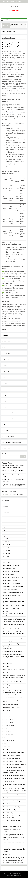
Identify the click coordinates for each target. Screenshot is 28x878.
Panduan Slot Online (8, 688)
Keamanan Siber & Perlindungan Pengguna (13, 651)
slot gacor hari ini (7, 341)
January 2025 (6, 548)
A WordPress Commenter (9, 494)
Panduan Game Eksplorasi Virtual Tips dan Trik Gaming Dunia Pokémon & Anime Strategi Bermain (14, 677)
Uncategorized (6, 854)
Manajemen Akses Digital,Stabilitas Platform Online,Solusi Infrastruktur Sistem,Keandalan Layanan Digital (13, 656)
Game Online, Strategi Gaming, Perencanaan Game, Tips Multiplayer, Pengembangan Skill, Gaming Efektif (13, 613)
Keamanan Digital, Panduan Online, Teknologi (13, 641)
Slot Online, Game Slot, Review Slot (11, 758)
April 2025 (5, 539)
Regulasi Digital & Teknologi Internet (11, 707)
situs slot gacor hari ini (8, 412)
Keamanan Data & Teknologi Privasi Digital (13, 638)
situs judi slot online (8, 722)
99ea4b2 (6, 51)
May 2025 (5, 536)
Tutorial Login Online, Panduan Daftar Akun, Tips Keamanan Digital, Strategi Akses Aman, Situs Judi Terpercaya (14, 849)
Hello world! (20, 494)
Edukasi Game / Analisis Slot (10, 589)
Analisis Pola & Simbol (8, 574)
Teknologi (5, 798)
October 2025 (6, 521)
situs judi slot (6, 716)
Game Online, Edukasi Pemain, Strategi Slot (13, 605)
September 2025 (7, 524)
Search (4, 454)
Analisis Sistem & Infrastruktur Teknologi (13, 577)
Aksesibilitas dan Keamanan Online (11, 565)
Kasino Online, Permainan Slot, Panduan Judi (13, 628)
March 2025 (6, 542)
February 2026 (6, 509)
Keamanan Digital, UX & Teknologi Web (12, 644)
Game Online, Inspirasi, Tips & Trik (11, 608)
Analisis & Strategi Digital (9, 568)
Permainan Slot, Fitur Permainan (10, 704)
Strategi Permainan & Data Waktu (11, 795)
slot (4, 347)
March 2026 (6, 506)
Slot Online (5, 749)
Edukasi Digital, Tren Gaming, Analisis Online (13, 586)
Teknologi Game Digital (8, 813)
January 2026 (6, 512)
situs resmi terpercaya (8, 725)
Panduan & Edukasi (7, 663)
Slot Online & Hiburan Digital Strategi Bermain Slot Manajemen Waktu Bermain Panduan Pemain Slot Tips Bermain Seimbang (14, 754)
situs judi (5, 713)
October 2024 (6, 557)
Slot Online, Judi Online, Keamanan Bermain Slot (14, 764)
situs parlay (5, 430)
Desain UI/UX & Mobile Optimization (11, 583)
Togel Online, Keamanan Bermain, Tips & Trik (13, 842)
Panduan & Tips (6, 666)
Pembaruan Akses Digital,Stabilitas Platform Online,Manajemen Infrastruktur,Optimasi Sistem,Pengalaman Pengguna (13, 692)
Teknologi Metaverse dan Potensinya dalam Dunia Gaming (13, 1)
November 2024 (6, 553)
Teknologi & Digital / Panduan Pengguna (12, 801)
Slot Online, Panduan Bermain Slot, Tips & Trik (14, 775)
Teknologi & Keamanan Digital (10, 810)
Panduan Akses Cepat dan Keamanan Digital (13, 669)
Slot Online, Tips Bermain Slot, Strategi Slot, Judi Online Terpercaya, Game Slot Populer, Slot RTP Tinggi (14, 790)
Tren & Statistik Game (8, 845)
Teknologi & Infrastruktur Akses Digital (12, 807)
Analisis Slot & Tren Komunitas (10, 580)
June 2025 (5, 533)
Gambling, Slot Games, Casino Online (12, 595)
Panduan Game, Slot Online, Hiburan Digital (13, 682)
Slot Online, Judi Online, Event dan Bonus (12, 761)
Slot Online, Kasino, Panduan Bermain (12, 767)
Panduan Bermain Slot (8, 672)
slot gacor (5, 365)
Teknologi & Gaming (8, 804)
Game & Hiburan (7, 598)
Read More (4, 329)
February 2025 (6, 545)
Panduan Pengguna (7, 685)
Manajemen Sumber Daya (9, 660)
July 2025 (5, 530)
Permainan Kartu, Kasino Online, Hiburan (12, 697)
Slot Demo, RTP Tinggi (8, 740)
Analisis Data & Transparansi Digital (11, 571)
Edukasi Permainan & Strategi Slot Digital (13, 592)
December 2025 (6, 515)
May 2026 (5, 503)
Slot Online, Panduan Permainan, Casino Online (14, 778)
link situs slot (6, 359)
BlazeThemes (17, 875)
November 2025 (6, 518)
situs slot (5, 728)
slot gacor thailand (11, 112)
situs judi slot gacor (7, 719)
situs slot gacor (6, 353)
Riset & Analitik (6, 710)
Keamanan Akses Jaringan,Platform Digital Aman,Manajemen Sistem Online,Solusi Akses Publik (14, 633)
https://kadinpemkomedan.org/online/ (12, 442)
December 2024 (6, 551)
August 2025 (6, 527)
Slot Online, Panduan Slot (9, 781)
